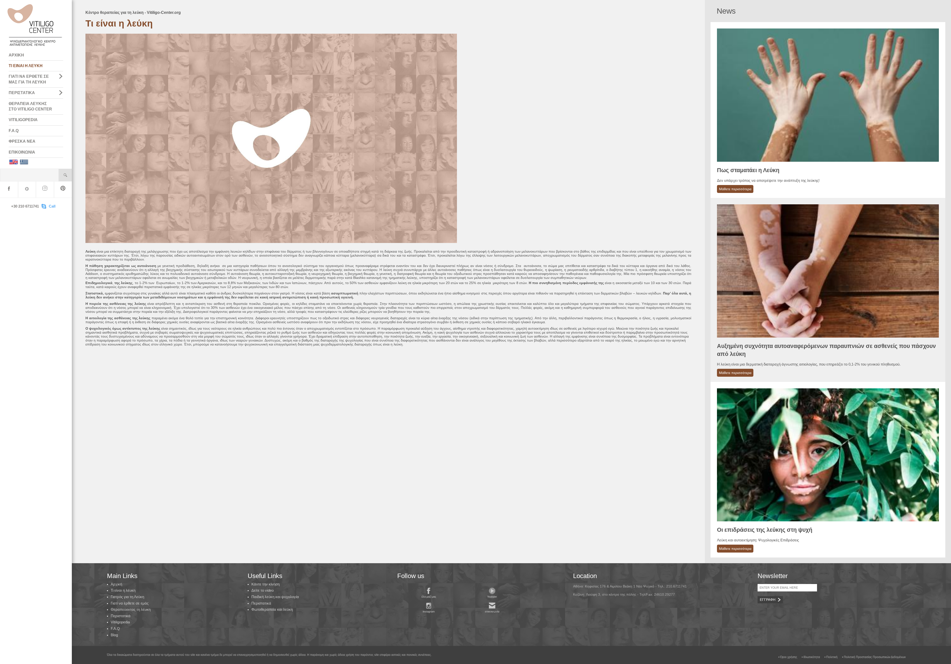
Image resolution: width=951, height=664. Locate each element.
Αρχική (116, 584)
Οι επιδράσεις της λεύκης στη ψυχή (764, 530)
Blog (114, 635)
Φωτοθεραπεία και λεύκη (272, 609)
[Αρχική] (35, 47)
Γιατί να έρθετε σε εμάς (130, 603)
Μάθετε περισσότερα (735, 189)
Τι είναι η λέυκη (123, 590)
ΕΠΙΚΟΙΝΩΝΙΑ (22, 152)
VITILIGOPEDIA (23, 120)
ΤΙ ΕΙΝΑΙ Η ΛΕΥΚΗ (26, 66)
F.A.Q (14, 131)
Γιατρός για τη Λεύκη (127, 597)
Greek (24, 162)
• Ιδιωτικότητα (811, 657)
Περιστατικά (121, 616)
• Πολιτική (831, 657)
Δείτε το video (262, 590)
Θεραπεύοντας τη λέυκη (131, 609)
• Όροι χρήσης (787, 657)
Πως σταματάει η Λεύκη (748, 170)
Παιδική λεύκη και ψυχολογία (275, 597)
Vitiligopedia (120, 622)
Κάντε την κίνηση (265, 584)
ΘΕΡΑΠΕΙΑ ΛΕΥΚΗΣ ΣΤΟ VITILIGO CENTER (30, 106)
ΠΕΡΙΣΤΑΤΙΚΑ (22, 93)
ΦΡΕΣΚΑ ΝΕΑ (22, 141)
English (13, 162)
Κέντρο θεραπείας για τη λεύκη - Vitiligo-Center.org (133, 12)
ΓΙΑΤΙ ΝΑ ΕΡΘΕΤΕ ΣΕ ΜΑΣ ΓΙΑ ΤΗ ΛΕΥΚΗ (29, 79)
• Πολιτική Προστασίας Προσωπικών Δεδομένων (874, 657)
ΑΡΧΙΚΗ (16, 55)
